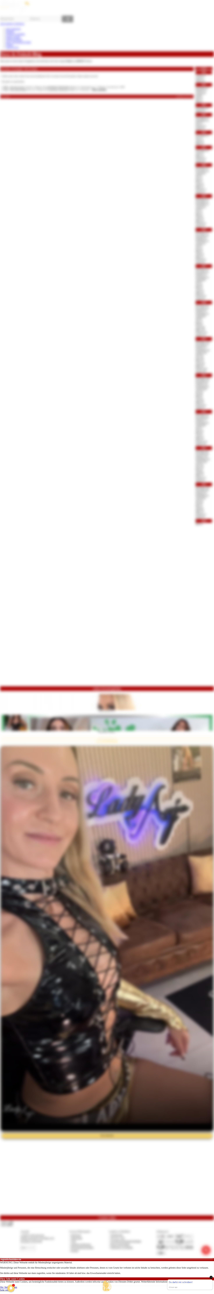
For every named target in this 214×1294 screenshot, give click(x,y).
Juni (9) (199, 503)
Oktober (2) (201, 274)
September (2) (202, 313)
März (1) (200, 187)
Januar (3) (200, 226)
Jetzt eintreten (107, 1135)
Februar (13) (201, 332)
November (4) (202, 170)
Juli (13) (199, 391)
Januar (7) (200, 408)
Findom (9, 45)
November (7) (202, 344)
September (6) (202, 386)
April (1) (200, 78)
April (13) (200, 363)
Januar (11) (201, 335)
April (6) (200, 400)
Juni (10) (200, 358)
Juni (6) (199, 285)
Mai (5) (199, 251)
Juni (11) (200, 430)
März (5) (200, 143)
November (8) (202, 417)
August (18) (201, 461)
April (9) (200, 472)
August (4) (201, 93)
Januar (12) (201, 444)
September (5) (202, 495)
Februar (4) (201, 296)
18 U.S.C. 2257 (117, 1238)
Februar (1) (201, 126)
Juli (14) (199, 464)
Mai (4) (199, 397)
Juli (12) (199, 501)
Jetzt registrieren (13, 29)
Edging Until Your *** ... (107, 711)
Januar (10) (201, 371)
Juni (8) (199, 394)
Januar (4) (200, 161)
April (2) (200, 141)
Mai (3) (199, 288)
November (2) (202, 150)
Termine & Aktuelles (15, 34)
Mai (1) (199, 101)
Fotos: (7, 1225)
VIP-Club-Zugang (17, 87)
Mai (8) (199, 324)
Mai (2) (199, 215)
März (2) (200, 511)
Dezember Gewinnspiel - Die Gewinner (19, 69)
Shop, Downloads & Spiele (18, 42)
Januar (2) (200, 81)
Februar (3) (201, 259)
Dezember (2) (202, 199)
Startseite (10, 31)
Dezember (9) (202, 451)
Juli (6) (199, 96)
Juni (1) (199, 123)
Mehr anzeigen (99, 89)
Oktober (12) (202, 383)
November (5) (202, 308)
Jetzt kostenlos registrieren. (12, 24)
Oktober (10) (202, 456)
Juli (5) (199, 282)
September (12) (203, 350)
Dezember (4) (202, 305)
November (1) (202, 118)
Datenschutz (76, 1238)
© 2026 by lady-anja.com (32, 1235)
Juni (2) (199, 249)
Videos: (7, 1222)
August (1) (201, 75)
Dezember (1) (202, 88)
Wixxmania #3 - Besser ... (107, 732)
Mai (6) (199, 433)
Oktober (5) (201, 311)
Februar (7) (201, 478)
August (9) (201, 498)
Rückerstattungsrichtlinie (82, 1247)
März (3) (200, 156)
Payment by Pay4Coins (31, 1241)
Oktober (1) (201, 90)
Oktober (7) (201, 420)
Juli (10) (199, 355)
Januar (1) (200, 111)
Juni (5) (199, 98)
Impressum (76, 1235)
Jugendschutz (116, 1235)
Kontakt (74, 1250)
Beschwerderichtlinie (120, 1244)
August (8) (201, 280)
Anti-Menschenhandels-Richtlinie (125, 1241)
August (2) (201, 173)
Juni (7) (199, 321)
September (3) (202, 240)
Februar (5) (201, 405)
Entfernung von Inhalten (121, 1247)
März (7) (200, 475)
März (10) (200, 329)
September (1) (202, 120)
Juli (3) (199, 176)
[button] (107, 1286)
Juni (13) (200, 467)
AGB (73, 1241)
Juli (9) (199, 319)
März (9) (200, 366)
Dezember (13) (202, 342)
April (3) (200, 217)
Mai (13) (200, 360)
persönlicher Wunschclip (57, 87)
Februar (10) (201, 368)
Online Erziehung (14, 39)
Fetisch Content (13, 37)
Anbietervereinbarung (81, 1244)
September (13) (203, 459)
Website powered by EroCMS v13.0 (37, 1238)
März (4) (200, 293)
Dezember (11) (202, 487)
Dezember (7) (202, 414)
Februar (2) (201, 158)
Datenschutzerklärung (196, 1281)
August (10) (201, 352)
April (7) (200, 436)
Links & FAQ (12, 47)
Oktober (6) (201, 238)
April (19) (200, 327)
